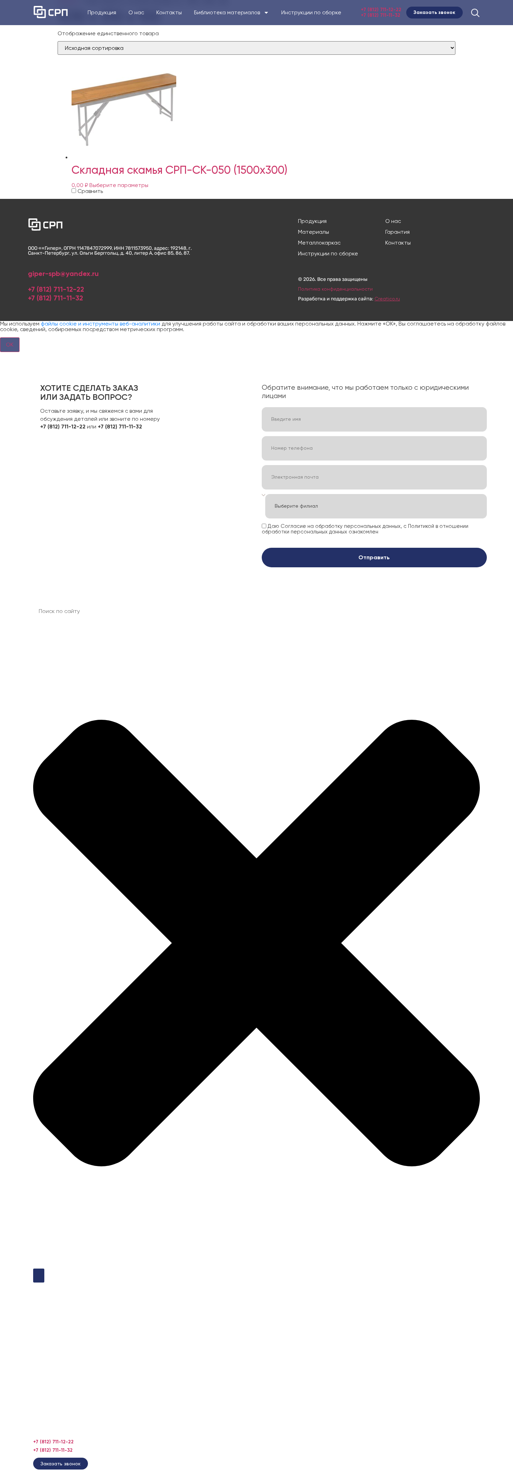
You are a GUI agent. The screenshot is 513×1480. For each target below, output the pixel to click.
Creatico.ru (387, 298)
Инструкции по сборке (311, 12)
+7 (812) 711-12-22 (381, 10)
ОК (10, 344)
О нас (136, 12)
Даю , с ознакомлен (365, 529)
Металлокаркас (319, 243)
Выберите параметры (118, 185)
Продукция (102, 12)
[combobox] (256, 611)
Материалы (313, 232)
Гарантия (397, 232)
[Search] (38, 1276)
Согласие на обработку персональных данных (341, 526)
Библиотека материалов (227, 12)
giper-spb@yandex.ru (63, 273)
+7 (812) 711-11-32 (380, 15)
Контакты (169, 12)
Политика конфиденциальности (335, 289)
